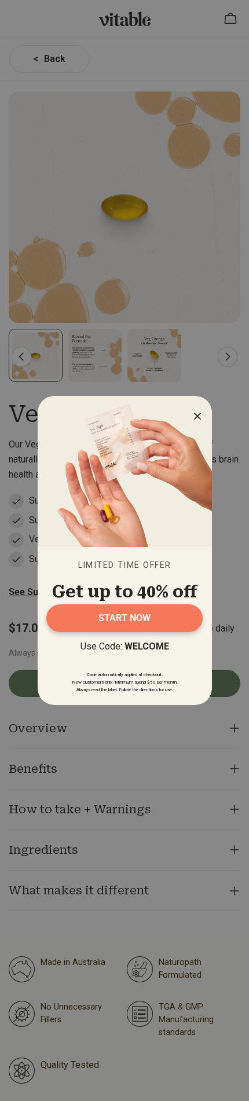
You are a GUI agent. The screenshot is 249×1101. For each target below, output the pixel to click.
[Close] (194, 413)
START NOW (124, 617)
